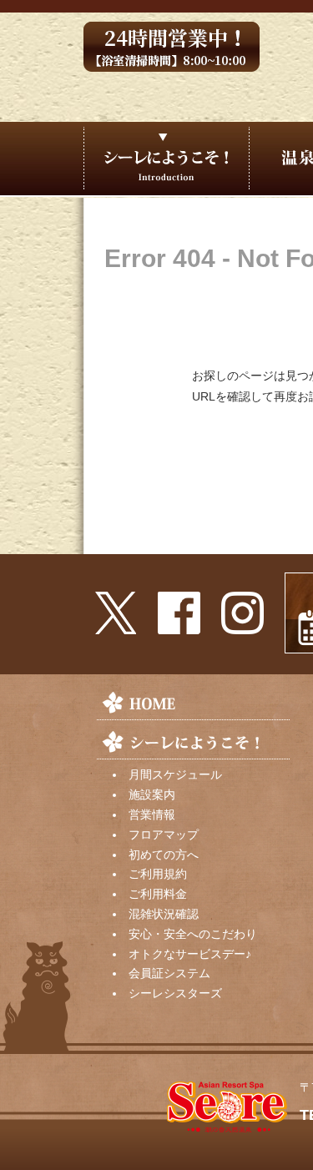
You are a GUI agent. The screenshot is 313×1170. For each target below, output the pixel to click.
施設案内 (152, 794)
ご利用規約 (158, 873)
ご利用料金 (158, 893)
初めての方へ (164, 854)
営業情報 (152, 814)
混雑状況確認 (164, 913)
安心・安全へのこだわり (193, 934)
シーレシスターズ (175, 993)
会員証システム (169, 973)
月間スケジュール (175, 774)
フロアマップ (164, 834)
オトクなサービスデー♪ (190, 954)
